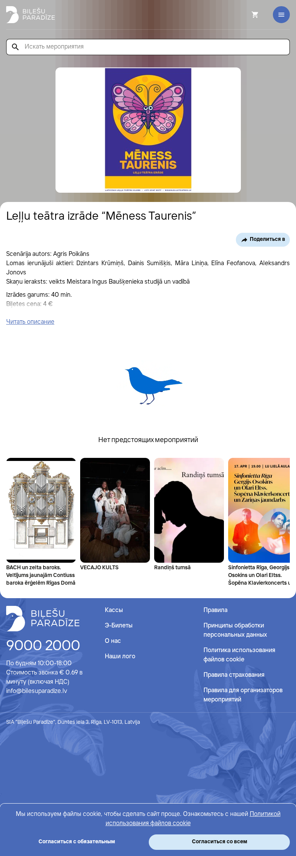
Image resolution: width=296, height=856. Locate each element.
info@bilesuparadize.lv (36, 691)
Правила (215, 610)
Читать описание (30, 322)
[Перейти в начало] (42, 618)
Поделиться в (267, 239)
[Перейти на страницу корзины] (245, 14)
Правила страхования (234, 675)
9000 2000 (43, 646)
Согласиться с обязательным (77, 841)
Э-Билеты (119, 626)
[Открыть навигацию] (281, 14)
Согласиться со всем (219, 841)
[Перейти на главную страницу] (30, 14)
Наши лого (120, 656)
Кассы (114, 610)
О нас (113, 641)
